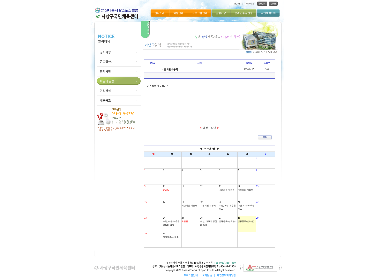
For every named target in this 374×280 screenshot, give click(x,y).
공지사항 (105, 52)
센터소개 (159, 13)
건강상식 (105, 91)
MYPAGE (249, 3)
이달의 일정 (107, 81)
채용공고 (105, 100)
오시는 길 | (209, 275)
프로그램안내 (199, 13)
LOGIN (262, 3)
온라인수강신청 (243, 13)
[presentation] (241, 267)
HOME (237, 3)
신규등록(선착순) (227, 221)
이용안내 (178, 13)
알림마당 (221, 13)
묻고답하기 (107, 61)
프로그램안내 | (193, 275)
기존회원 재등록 (227, 190)
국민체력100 (268, 13)
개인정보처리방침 (226, 275)
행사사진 (105, 71)
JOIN (273, 3)
